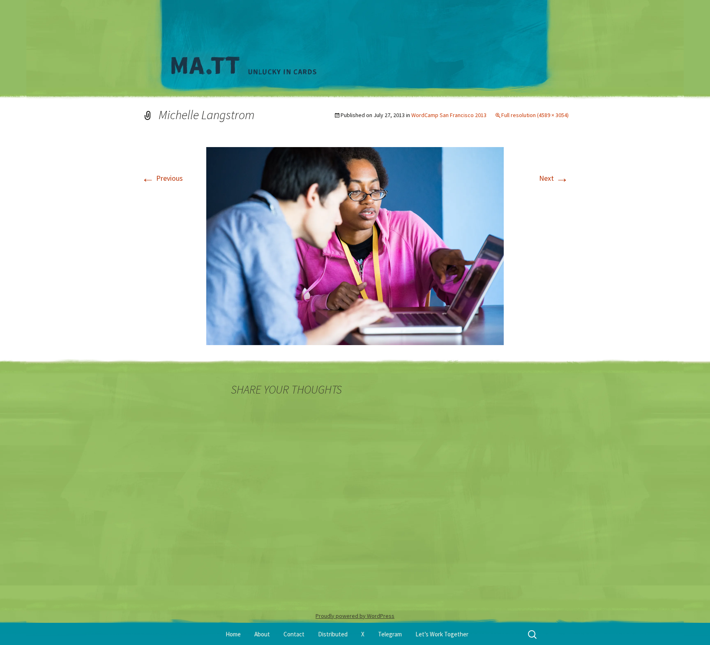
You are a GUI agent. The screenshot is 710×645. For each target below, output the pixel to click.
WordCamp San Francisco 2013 (448, 115)
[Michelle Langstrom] (355, 245)
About (262, 634)
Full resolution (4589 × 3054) (535, 115)
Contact (294, 634)
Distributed (333, 634)
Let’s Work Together (441, 634)
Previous (162, 178)
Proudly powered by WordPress (355, 616)
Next (554, 178)
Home (233, 634)
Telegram (390, 634)
